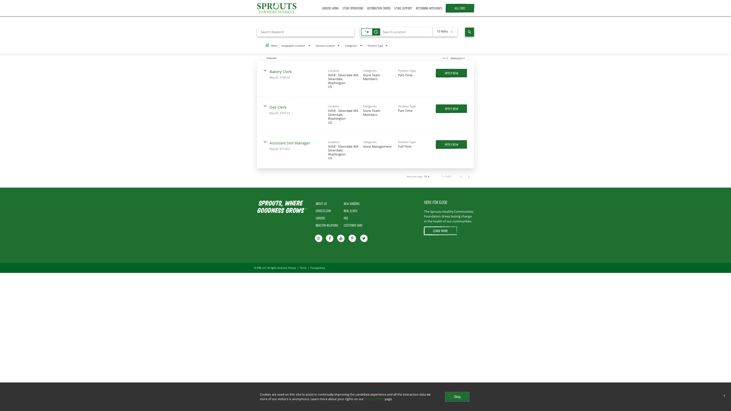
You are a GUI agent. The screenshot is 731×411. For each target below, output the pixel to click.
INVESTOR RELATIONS (327, 225)
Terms (303, 268)
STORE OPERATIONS (352, 8)
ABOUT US (321, 204)
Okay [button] (457, 397)
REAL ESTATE (351, 211)
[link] (365, 79)
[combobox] (305, 32)
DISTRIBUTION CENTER (378, 8)
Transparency (317, 268)
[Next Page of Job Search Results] (468, 176)
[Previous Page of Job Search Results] (461, 176)
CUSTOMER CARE (353, 225)
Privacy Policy (374, 399)
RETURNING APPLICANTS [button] (429, 8)
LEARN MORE (440, 231)
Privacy (292, 268)
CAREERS (320, 218)
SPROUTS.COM (323, 211)
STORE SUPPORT (403, 8)
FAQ (346, 218)
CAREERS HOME (330, 8)
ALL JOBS (460, 8)
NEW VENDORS (352, 204)
